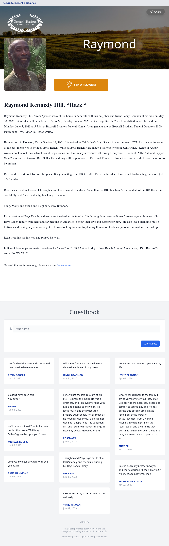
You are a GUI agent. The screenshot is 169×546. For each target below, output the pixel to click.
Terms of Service (93, 531)
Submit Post (150, 343)
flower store (64, 265)
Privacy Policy (75, 531)
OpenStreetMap (88, 536)
